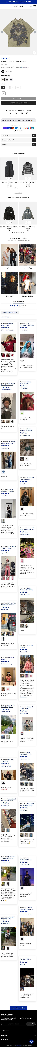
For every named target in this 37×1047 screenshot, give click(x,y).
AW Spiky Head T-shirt (7, 324)
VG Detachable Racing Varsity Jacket (25, 859)
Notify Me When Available (18, 103)
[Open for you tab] (31, 1042)
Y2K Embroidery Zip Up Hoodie (25, 959)
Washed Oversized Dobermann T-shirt (26, 909)
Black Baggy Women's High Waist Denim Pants (8, 858)
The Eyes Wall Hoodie (7, 760)
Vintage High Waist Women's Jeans (8, 604)
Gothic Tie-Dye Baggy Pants (9, 182)
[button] (5, 58)
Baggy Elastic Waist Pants (25, 753)
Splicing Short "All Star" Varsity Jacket (26, 589)
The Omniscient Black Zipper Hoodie (11, 226)
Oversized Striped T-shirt (26, 707)
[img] (18, 305)
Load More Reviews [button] (18, 1008)
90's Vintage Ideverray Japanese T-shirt (8, 443)
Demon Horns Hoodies (25, 382)
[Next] (35, 32)
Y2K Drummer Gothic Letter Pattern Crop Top (27, 325)
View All (17, 193)
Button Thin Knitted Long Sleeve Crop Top (8, 706)
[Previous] (2, 32)
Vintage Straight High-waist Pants (7, 491)
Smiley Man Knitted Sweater (8, 918)
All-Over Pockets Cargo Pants (26, 429)
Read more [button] (23, 697)
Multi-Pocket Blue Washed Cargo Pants (8, 800)
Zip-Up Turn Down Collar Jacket (8, 384)
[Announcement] (18, 2)
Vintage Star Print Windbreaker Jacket (27, 479)
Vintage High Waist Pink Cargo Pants (27, 528)
